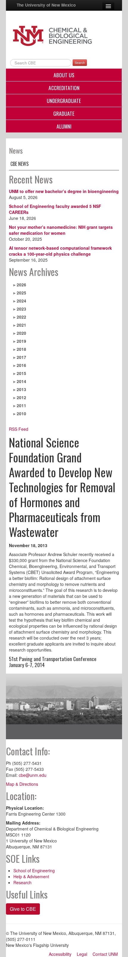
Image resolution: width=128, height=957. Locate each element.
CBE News (19, 163)
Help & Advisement (31, 876)
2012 (21, 397)
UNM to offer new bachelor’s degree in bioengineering (64, 191)
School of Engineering (34, 870)
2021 (21, 325)
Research (22, 882)
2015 (21, 373)
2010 (21, 413)
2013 (21, 389)
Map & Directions (22, 784)
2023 (21, 309)
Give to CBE (23, 908)
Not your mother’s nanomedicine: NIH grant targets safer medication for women (61, 230)
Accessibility (60, 954)
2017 (21, 357)
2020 (21, 333)
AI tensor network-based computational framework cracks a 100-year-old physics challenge (60, 251)
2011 (21, 405)
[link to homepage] (64, 35)
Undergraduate (64, 100)
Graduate (63, 113)
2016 (21, 365)
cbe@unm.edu (32, 775)
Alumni (64, 126)
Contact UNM (105, 954)
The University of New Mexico (46, 5)
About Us (64, 75)
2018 (21, 349)
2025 (21, 293)
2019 (21, 341)
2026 (21, 285)
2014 (21, 381)
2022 (21, 317)
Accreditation (64, 88)
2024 (21, 301)
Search (80, 62)
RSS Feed (18, 429)
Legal (82, 954)
